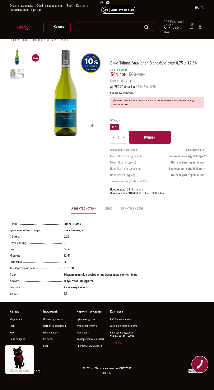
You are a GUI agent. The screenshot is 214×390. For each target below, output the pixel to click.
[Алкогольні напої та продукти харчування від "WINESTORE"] (23, 27)
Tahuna (64, 40)
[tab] (83, 210)
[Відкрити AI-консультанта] (19, 359)
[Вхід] (200, 27)
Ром (12, 332)
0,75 (114, 127)
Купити (149, 137)
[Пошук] (115, 27)
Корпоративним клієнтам (90, 339)
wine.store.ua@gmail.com (123, 325)
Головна (14, 40)
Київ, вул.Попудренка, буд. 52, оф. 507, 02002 (122, 334)
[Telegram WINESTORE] (108, 3)
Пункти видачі (19, 10)
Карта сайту (83, 332)
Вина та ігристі (17, 339)
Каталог (15, 311)
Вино (25, 40)
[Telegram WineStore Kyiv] (118, 10)
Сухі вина (51, 40)
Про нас (36, 10)
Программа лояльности (89, 345)
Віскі (12, 325)
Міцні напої (16, 319)
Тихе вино (37, 40)
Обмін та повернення (50, 6)
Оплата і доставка (21, 6)
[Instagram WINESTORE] (102, 3)
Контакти (82, 6)
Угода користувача (87, 325)
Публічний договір (86, 319)
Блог (70, 6)
